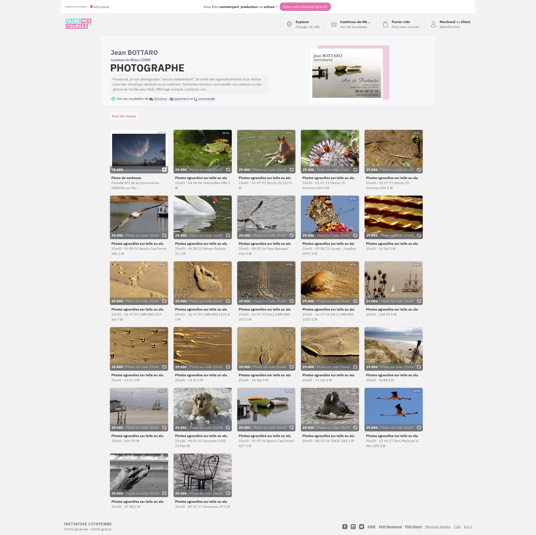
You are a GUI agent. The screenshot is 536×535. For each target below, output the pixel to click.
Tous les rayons (124, 116)
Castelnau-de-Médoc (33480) (131, 60)
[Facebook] (344, 526)
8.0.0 (468, 527)
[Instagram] (353, 526)
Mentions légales (438, 527)
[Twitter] (361, 526)
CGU (457, 527)
